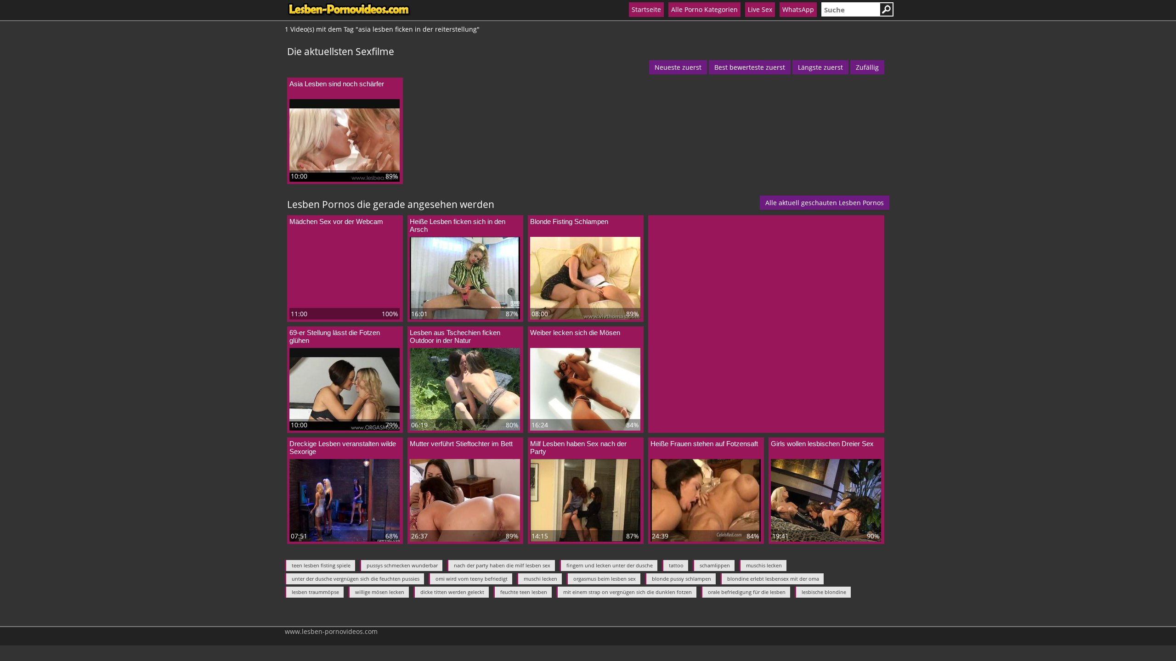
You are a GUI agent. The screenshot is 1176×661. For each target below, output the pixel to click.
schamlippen (715, 565)
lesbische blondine (824, 591)
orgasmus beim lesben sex (604, 578)
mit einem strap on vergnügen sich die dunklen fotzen (627, 591)
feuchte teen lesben (523, 591)
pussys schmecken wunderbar (402, 565)
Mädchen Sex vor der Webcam (336, 221)
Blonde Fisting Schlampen (569, 221)
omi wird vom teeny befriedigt (471, 578)
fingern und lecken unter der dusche (609, 565)
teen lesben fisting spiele (321, 565)
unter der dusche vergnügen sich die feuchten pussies (355, 578)
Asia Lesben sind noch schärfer (336, 84)
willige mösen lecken (379, 591)
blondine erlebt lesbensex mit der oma (773, 578)
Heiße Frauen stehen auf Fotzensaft (704, 444)
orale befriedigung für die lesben (747, 591)
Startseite (646, 9)
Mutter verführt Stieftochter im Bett (461, 444)
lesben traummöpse (315, 591)
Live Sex (760, 9)
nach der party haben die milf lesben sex (502, 565)
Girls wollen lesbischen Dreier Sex (822, 444)
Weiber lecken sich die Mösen (575, 332)
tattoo (676, 565)
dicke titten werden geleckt (452, 591)
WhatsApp (798, 9)
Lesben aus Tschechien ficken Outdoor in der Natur (455, 336)
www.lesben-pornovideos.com (331, 631)
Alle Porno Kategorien (704, 9)
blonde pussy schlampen (681, 578)
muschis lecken (764, 565)
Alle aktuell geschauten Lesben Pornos (824, 202)
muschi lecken (540, 578)
